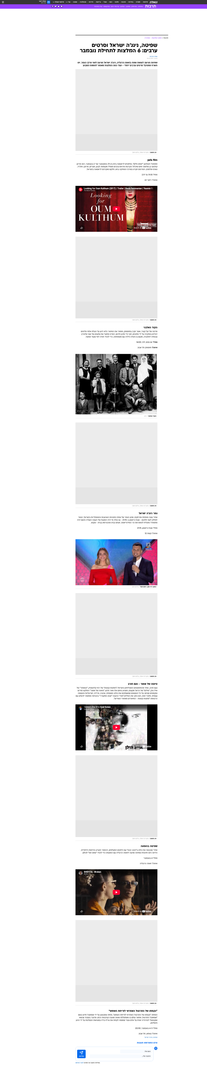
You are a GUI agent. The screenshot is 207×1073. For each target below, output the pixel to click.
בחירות (130, 2)
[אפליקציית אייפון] (58, 6)
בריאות (98, 2)
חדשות (145, 2)
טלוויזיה (140, 6)
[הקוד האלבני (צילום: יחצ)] (116, 385)
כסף (110, 2)
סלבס (117, 2)
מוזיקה (128, 6)
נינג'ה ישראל (148, 1037)
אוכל (105, 2)
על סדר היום (115, 6)
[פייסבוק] (52, 6)
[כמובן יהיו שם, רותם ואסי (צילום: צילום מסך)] (116, 564)
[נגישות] (3, 2)
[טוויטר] (55, 6)
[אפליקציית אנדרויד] (61, 6)
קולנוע (122, 6)
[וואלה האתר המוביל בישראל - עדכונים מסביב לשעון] (153, 2)
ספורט (138, 2)
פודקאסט (107, 6)
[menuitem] (144, 2)
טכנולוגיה (83, 2)
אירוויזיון (134, 6)
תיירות (91, 2)
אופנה (75, 2)
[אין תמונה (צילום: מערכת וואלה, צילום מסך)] (116, 112)
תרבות (123, 2)
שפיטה (155, 1037)
